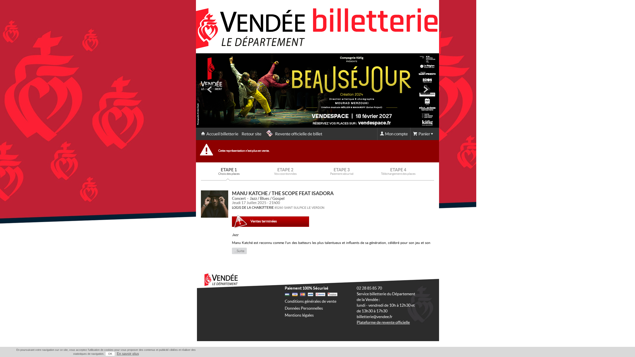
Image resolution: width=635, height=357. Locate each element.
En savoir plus (128, 354)
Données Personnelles (304, 308)
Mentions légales (299, 315)
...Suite (239, 251)
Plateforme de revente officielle (383, 322)
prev (210, 89)
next (425, 89)
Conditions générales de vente (310, 301)
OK (110, 353)
